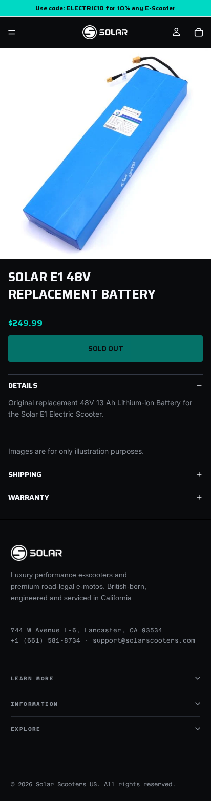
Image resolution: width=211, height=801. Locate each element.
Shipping (24, 474)
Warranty (28, 497)
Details (22, 385)
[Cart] (198, 32)
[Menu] (12, 32)
